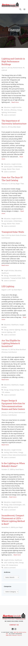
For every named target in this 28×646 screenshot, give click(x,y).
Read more (15, 102)
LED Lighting (8, 286)
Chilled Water (17, 167)
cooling (6, 452)
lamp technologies (15, 505)
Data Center (13, 452)
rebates (7, 392)
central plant (8, 167)
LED (14, 332)
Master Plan (11, 169)
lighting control (13, 507)
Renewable (12, 275)
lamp (3, 565)
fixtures (23, 330)
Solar (19, 275)
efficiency (13, 110)
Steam (18, 169)
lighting (4, 112)
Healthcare (5, 273)
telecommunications (19, 455)
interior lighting (7, 332)
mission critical (7, 455)
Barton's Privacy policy (14, 635)
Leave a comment (10, 115)
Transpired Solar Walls (13, 232)
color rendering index (11, 562)
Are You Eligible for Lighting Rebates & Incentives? (11, 343)
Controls (7, 110)
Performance (12, 112)
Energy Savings (14, 390)
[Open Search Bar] (20, 9)
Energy (19, 110)
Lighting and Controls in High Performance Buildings (13, 61)
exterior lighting (14, 330)
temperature (13, 565)
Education (7, 107)
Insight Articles (16, 107)
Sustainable (5, 278)
